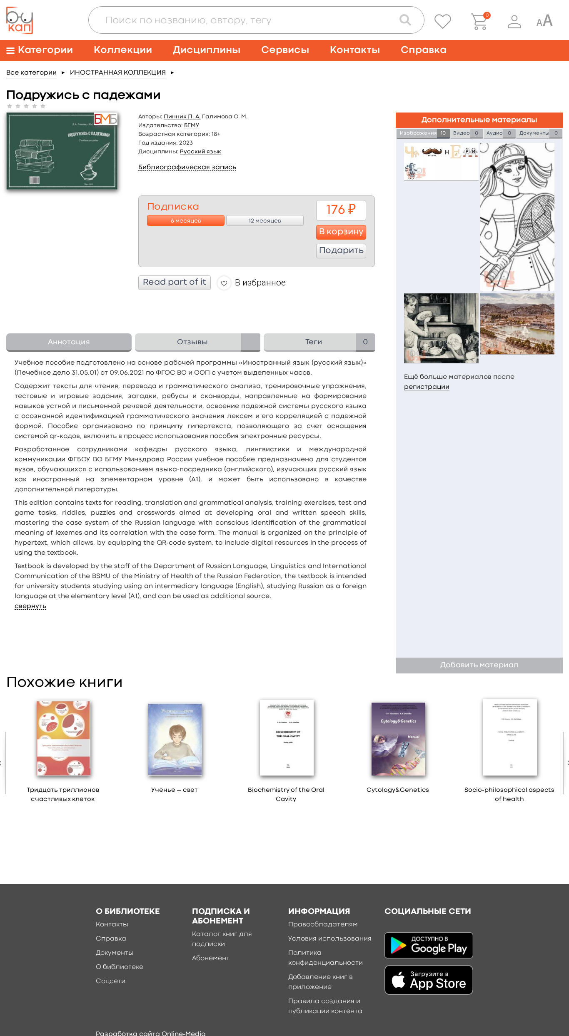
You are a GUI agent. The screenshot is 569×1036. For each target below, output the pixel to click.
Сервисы (285, 50)
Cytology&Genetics (398, 790)
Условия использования (330, 939)
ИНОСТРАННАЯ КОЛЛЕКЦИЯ (118, 73)
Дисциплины (206, 50)
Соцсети (110, 981)
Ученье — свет (174, 790)
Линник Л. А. (182, 116)
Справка (424, 50)
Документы (115, 953)
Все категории (31, 73)
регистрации (426, 387)
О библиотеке (119, 967)
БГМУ (191, 125)
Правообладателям (323, 925)
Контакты (355, 50)
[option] (63, 752)
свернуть (30, 606)
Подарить (341, 251)
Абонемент (211, 958)
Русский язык (200, 151)
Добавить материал (479, 665)
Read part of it (174, 282)
